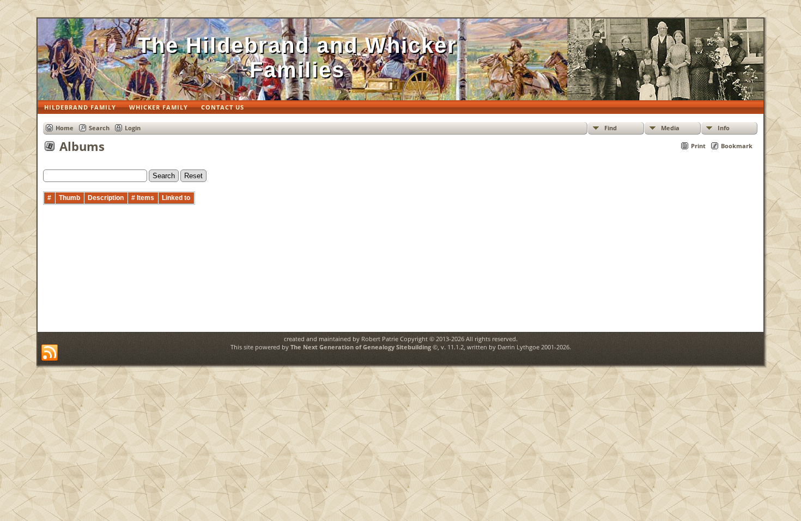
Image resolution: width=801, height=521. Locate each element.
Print (698, 146)
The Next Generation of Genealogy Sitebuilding (360, 347)
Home (65, 128)
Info (724, 128)
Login (133, 128)
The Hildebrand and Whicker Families (297, 57)
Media (670, 128)
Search (99, 128)
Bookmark (737, 146)
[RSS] (49, 353)
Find (610, 128)
